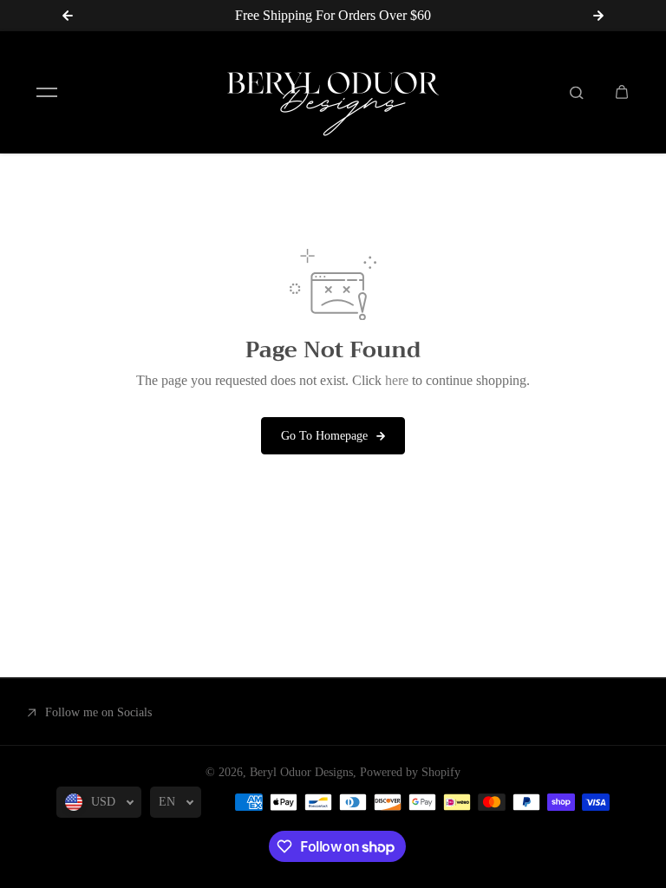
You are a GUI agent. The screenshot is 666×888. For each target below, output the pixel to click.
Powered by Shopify (410, 772)
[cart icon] (621, 91)
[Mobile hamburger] (47, 92)
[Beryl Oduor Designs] (333, 92)
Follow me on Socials (98, 712)
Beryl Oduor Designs (301, 772)
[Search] (576, 91)
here (396, 380)
